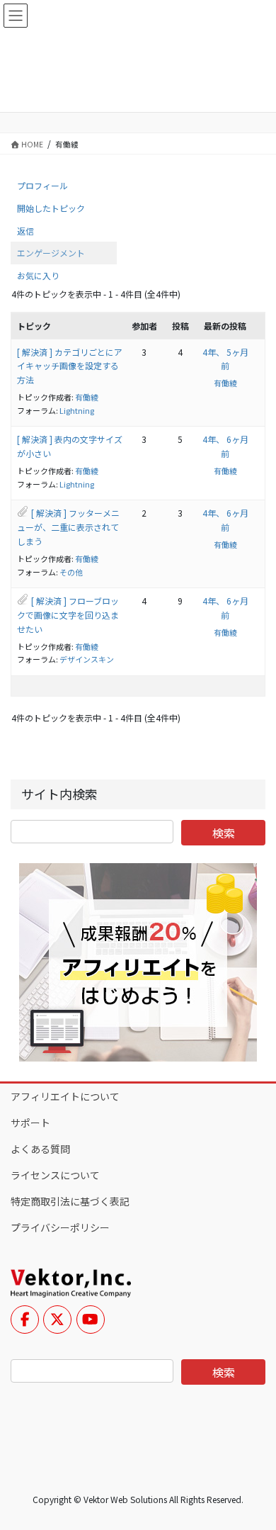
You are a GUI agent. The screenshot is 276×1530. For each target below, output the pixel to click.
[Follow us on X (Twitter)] (57, 1319)
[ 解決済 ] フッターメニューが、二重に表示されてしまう (68, 527)
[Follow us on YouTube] (90, 1319)
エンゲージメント (51, 253)
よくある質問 (40, 1149)
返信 (25, 231)
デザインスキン (86, 659)
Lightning (76, 410)
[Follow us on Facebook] (25, 1319)
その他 (71, 572)
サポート (30, 1122)
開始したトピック (51, 208)
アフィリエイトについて (65, 1096)
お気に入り (38, 275)
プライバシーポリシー (60, 1227)
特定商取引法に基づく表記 (70, 1201)
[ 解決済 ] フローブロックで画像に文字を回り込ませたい (68, 615)
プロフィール (42, 185)
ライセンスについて (55, 1175)
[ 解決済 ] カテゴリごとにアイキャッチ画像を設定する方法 (69, 366)
